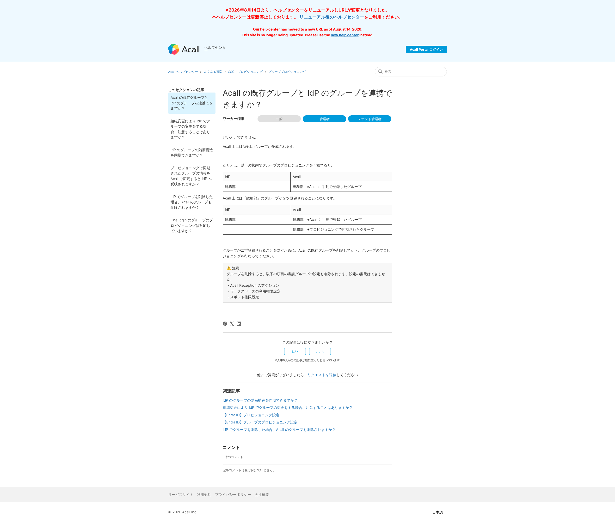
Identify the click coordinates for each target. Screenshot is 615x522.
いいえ (320, 351)
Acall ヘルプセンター (183, 72)
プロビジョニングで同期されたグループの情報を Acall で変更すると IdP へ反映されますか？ (191, 176)
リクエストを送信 (322, 375)
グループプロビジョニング (287, 72)
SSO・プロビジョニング (245, 72)
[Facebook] (225, 324)
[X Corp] (232, 324)
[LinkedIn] (239, 324)
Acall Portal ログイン (426, 49)
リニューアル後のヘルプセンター (331, 16)
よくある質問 (213, 72)
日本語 (438, 512)
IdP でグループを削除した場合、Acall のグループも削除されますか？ (192, 202)
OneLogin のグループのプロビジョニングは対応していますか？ (192, 225)
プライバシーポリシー (233, 494)
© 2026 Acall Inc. (182, 512)
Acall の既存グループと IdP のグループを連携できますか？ (192, 103)
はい (295, 351)
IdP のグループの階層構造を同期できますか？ (192, 153)
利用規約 (204, 494)
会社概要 (262, 494)
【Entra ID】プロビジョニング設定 (251, 415)
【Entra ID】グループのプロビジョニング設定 (260, 422)
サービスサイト (180, 494)
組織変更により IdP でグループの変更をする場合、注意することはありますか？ (190, 129)
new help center (345, 35)
